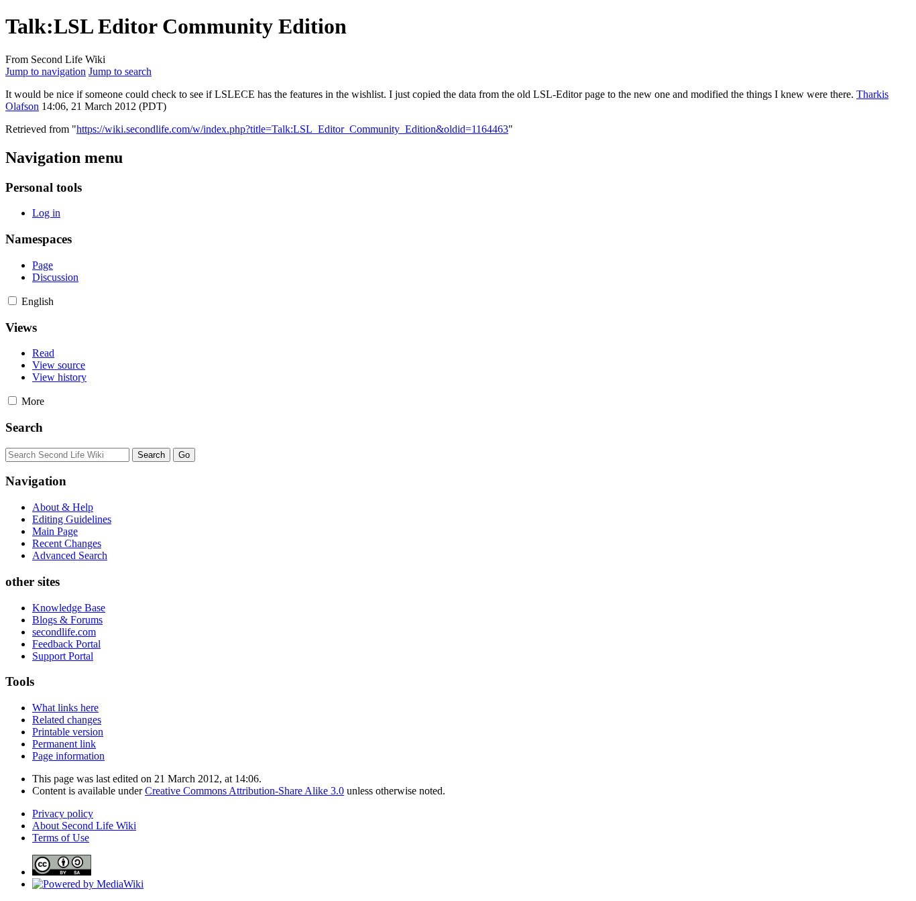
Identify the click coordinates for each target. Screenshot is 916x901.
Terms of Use (60, 837)
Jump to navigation (45, 71)
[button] (12, 300)
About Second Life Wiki (84, 825)
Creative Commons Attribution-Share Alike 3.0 (244, 790)
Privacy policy (62, 813)
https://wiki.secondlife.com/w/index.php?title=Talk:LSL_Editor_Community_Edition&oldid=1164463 (292, 129)
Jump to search (120, 71)
